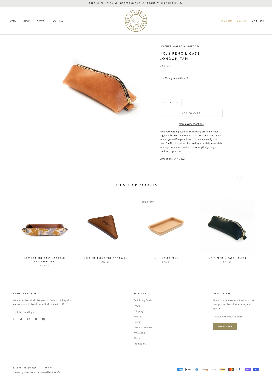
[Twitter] (21, 319)
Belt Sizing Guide (143, 300)
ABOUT (41, 21)
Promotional (140, 343)
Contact (59, 21)
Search (242, 21)
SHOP (26, 21)
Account (227, 21)
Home (12, 21)
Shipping (138, 311)
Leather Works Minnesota (34, 300)
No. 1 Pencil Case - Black (227, 258)
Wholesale (139, 332)
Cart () (258, 21)
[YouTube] (36, 319)
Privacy (138, 321)
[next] (262, 229)
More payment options (191, 123)
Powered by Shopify (49, 372)
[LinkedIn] (43, 319)
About (137, 338)
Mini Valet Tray (166, 258)
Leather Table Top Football (105, 258)
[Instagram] (28, 319)
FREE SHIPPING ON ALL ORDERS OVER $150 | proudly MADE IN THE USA (136, 3)
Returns (138, 316)
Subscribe (225, 327)
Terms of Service (143, 327)
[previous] (9, 229)
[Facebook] (14, 319)
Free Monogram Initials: (173, 78)
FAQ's (137, 305)
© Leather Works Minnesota (33, 368)
